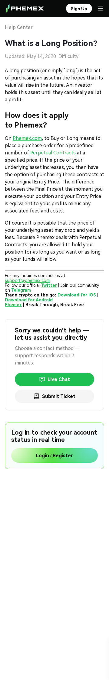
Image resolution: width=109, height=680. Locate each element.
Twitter (49, 285)
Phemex (13, 304)
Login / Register (54, 455)
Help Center (19, 27)
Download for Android (29, 299)
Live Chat (59, 379)
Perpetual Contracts (53, 152)
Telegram (21, 290)
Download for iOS (77, 295)
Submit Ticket (58, 396)
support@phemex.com (27, 280)
